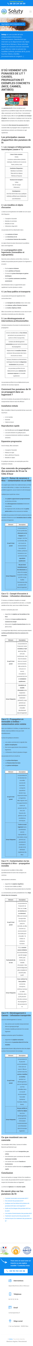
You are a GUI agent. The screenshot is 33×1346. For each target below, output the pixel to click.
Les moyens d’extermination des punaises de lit (18, 1213)
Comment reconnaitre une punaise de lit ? (16, 1198)
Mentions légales (12, 1341)
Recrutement (23, 1341)
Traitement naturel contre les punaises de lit (17, 1216)
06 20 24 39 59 (17, 3)
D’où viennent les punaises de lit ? (14, 1201)
